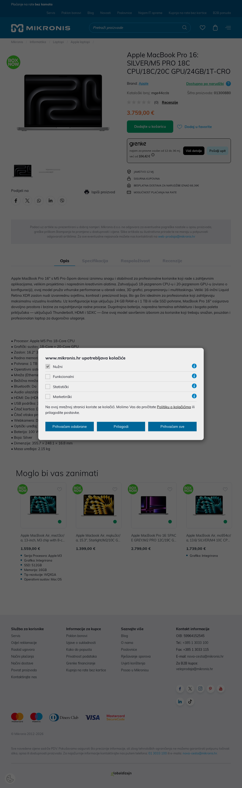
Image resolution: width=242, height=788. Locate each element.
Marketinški (62, 396)
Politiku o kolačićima (174, 406)
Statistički (61, 386)
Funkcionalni (63, 376)
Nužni (58, 366)
